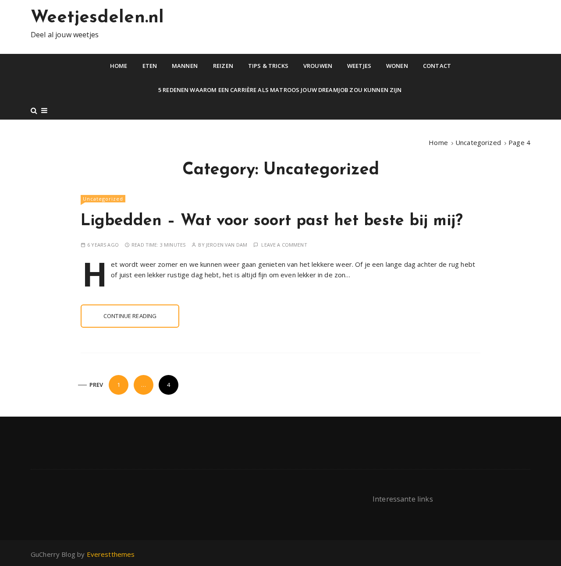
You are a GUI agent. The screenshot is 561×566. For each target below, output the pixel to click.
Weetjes (359, 66)
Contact (437, 66)
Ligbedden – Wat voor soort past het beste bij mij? (272, 221)
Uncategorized (103, 198)
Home (119, 66)
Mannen (185, 66)
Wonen (397, 66)
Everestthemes (111, 554)
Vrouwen (317, 66)
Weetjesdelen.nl (97, 18)
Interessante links (403, 499)
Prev (96, 385)
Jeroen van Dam (226, 244)
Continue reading (129, 316)
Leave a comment (284, 244)
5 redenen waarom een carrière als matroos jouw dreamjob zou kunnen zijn (280, 90)
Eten (149, 66)
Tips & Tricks (268, 66)
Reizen (223, 66)
